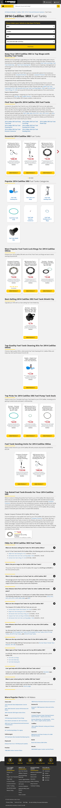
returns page (27, 686)
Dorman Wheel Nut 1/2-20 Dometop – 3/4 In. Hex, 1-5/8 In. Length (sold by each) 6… (42, 720)
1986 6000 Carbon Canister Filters (13, 750)
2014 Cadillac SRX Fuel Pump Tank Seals (13, 122)
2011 (37, 113)
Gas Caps (16, 96)
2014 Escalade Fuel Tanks (19, 632)
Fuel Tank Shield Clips (14, 659)
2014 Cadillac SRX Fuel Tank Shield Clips (47, 122)
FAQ (8, 774)
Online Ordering (34, 781)
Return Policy (10, 790)
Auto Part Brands (23, 771)
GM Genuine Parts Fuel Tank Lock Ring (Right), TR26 (30, 88)
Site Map (25, 802)
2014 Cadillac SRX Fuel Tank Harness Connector (12, 130)
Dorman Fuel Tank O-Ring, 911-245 (17, 558)
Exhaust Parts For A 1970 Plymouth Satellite (16, 743)
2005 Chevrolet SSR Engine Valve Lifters (15, 712)
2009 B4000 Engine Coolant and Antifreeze (42, 749)
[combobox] (37, 6)
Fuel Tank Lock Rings (47, 63)
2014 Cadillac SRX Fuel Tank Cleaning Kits (12, 126)
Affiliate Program (23, 773)
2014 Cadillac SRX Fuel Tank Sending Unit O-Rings (30, 126)
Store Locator (22, 794)
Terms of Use (18, 802)
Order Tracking (10, 786)
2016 (53, 113)
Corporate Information (24, 781)
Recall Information (11, 788)
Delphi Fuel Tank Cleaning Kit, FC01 (17, 553)
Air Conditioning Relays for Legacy (14, 730)
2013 (44, 113)
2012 (41, 113)
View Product (13, 173)
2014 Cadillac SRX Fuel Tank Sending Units (30, 130)
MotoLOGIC (33, 777)
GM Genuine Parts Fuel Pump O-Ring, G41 (19, 613)
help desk (46, 672)
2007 (24, 113)
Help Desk (9, 779)
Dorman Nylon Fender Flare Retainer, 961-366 (20, 609)
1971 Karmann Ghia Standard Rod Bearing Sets (17, 737)
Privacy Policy (9, 802)
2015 (47, 113)
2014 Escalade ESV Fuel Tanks (35, 632)
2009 (31, 113)
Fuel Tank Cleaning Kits (23, 65)
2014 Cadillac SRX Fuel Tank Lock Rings (30, 122)
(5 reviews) (13, 288)
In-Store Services (11, 783)
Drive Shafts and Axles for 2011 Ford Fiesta (16, 720)
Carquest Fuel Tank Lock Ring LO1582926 (20, 535)
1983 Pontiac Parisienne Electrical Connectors (43, 701)
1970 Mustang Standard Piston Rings (14, 718)
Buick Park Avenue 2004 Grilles (39, 742)
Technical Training (35, 786)
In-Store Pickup (11, 781)
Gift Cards (21, 784)
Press (20, 792)
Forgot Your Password (12, 777)
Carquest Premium (21, 75)
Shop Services (34, 783)
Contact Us (9, 772)
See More (14, 164)
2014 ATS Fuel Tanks (30, 634)
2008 (27, 113)
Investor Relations (23, 786)
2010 (34, 113)
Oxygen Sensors (26, 96)
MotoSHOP (33, 774)
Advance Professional (36, 772)
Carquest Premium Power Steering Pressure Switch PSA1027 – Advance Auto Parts (42, 716)
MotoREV (32, 779)
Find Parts (30, 46)
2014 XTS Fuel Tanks (15, 634)
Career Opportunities (24, 779)
